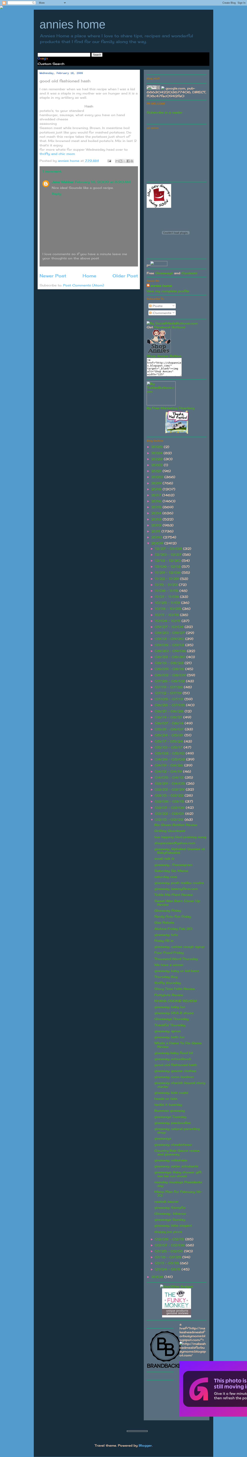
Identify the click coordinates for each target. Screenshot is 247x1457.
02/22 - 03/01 (170, 813)
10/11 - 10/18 (167, 615)
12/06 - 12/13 (168, 567)
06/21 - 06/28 (170, 711)
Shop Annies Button (164, 356)
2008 (157, 1277)
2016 (157, 501)
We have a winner (169, 965)
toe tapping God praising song (180, 837)
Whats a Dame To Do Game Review (178, 1045)
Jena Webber (63, 182)
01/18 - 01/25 (168, 1257)
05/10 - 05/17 (169, 747)
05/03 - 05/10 (170, 753)
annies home (72, 24)
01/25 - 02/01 (169, 1251)
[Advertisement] (176, 155)
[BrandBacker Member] (166, 1368)
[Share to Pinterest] (132, 161)
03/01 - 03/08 (170, 808)
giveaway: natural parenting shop (177, 1130)
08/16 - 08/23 (170, 663)
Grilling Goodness (169, 831)
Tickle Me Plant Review (173, 895)
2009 (157, 543)
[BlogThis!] (121, 161)
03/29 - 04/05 (170, 783)
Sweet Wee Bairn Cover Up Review (177, 902)
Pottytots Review (168, 995)
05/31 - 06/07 (170, 729)
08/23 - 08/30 (170, 657)
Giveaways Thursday (171, 1019)
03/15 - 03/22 (170, 795)
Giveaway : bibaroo (170, 1213)
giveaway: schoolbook (172, 1059)
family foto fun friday (172, 916)
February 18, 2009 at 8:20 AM (103, 182)
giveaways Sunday (169, 1219)
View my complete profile (168, 291)
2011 (156, 531)
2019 (157, 483)
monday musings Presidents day (178, 1184)
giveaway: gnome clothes (175, 1071)
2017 (156, 495)
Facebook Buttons (169, 327)
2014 (156, 513)
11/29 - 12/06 (168, 572)
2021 (157, 471)
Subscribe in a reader (165, 112)
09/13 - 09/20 (170, 639)
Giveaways (164, 273)
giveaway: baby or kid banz (176, 971)
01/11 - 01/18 (167, 1263)
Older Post (125, 275)
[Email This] (117, 161)
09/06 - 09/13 (170, 645)
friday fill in (163, 941)
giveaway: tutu (166, 935)
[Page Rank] (153, 88)
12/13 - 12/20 (168, 561)
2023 (157, 459)
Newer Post (53, 275)
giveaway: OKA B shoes (174, 1013)
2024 (157, 453)
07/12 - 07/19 (169, 693)
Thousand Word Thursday (176, 959)
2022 (157, 465)
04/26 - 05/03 (170, 759)
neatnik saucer (166, 1201)
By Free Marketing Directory (170, 408)
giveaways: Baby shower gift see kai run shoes (177, 1174)
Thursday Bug (166, 977)
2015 (157, 507)
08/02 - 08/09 (171, 675)
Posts (156, 306)
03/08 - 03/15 (170, 801)
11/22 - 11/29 (167, 579)
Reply (56, 194)
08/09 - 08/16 (170, 669)
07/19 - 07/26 (169, 687)
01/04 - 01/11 (168, 1269)
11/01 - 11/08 (167, 597)
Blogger (145, 1445)
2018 (157, 489)
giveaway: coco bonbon (174, 1077)
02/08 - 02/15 (170, 1239)
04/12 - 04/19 (169, 771)
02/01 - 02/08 (170, 1245)
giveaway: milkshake (170, 1160)
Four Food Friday (169, 953)
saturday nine (165, 877)
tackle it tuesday (168, 1105)
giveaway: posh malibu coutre (179, 883)
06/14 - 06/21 (169, 717)
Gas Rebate (164, 922)
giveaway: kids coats (171, 1093)
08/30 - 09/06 (171, 651)
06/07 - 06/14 (170, 723)
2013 (157, 519)
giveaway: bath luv (169, 1037)
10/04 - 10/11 (168, 621)
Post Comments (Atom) (83, 285)
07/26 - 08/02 (170, 681)
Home (89, 275)
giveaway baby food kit (173, 1053)
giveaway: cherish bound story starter (179, 1084)
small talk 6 (164, 858)
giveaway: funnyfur (170, 1207)
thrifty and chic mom (57, 154)
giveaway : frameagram (173, 865)
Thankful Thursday (169, 1025)
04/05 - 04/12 (170, 777)
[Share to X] (124, 161)
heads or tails (165, 1099)
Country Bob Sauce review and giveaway (177, 1152)
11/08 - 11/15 (167, 591)
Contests (189, 273)
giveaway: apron (167, 1031)
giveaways (162, 1138)
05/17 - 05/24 (169, 741)
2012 (157, 525)
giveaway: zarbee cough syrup (179, 947)
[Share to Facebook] (128, 161)
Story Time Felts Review (174, 989)
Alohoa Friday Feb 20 (173, 929)
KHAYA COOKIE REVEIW (175, 1001)
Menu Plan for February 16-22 (178, 1193)
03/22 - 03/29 (170, 789)
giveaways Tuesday (170, 1117)
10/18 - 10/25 (168, 609)
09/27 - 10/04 (170, 627)
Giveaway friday (167, 910)
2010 (157, 537)
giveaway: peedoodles (172, 1123)
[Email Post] (109, 161)
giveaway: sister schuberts (176, 1166)
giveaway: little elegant (173, 1225)
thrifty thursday (167, 983)
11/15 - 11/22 (167, 585)
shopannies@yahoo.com (174, 843)
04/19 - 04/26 (169, 765)
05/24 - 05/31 (169, 735)
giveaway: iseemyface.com (176, 889)
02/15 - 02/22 (170, 819)
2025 (157, 447)
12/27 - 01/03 (169, 549)
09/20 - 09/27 (170, 633)
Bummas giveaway (169, 1110)
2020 (157, 477)
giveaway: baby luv (169, 1007)
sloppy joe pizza (168, 1232)
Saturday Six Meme (171, 871)
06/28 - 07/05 (170, 705)
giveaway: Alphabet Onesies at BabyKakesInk (179, 851)
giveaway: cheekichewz (173, 1144)
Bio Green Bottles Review (175, 825)
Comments (161, 313)
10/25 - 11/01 (168, 603)
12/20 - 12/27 (169, 555)
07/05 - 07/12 (169, 699)
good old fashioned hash (175, 1065)
